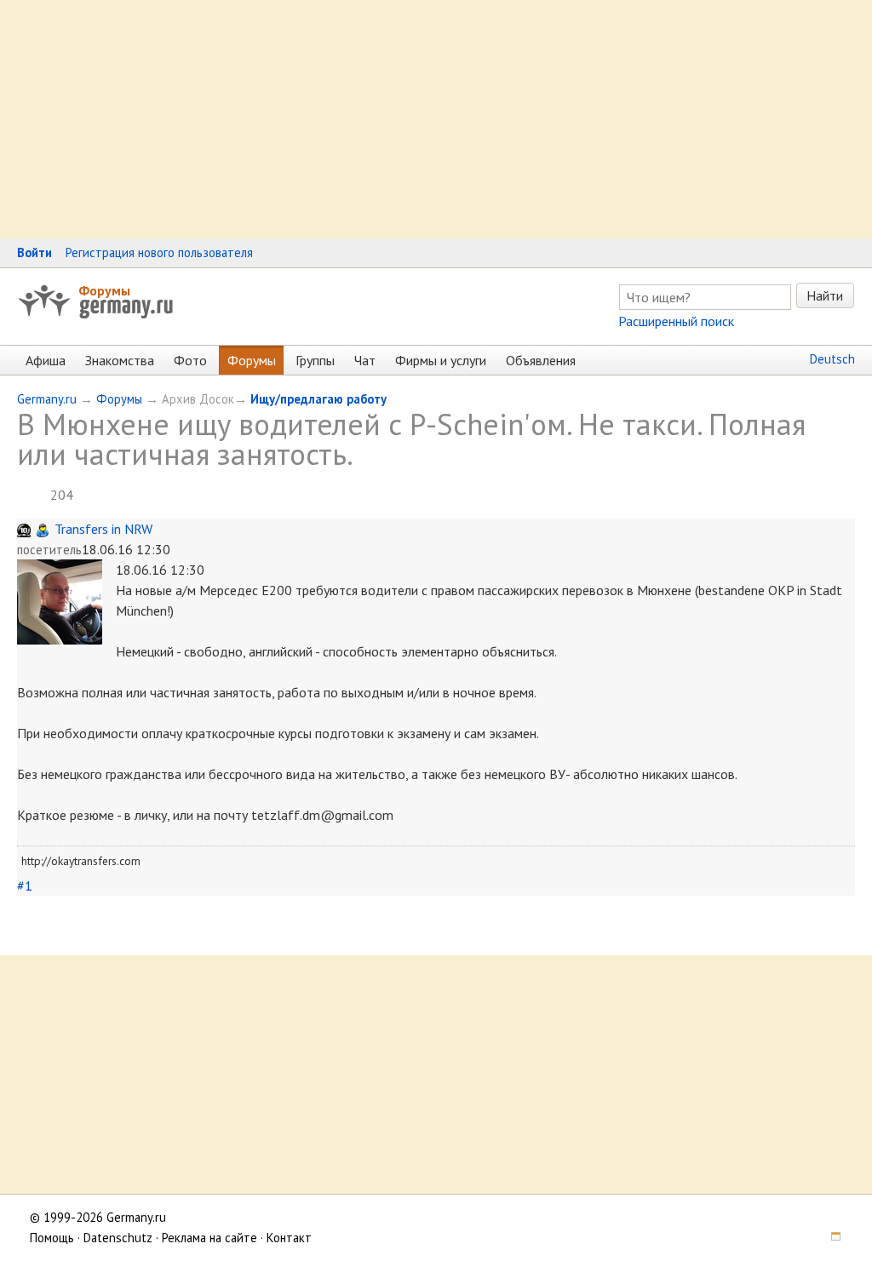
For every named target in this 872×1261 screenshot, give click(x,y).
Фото (190, 360)
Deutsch (832, 359)
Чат (365, 360)
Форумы (104, 290)
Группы (315, 360)
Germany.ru (47, 399)
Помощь (52, 1237)
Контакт (289, 1237)
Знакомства (119, 360)
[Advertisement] (436, 119)
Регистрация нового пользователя (159, 252)
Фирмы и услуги (440, 360)
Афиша (46, 360)
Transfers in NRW (103, 528)
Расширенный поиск (676, 321)
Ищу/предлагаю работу (318, 399)
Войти (34, 252)
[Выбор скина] (830, 1237)
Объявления (541, 360)
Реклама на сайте (209, 1237)
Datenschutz (117, 1237)
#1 (24, 885)
